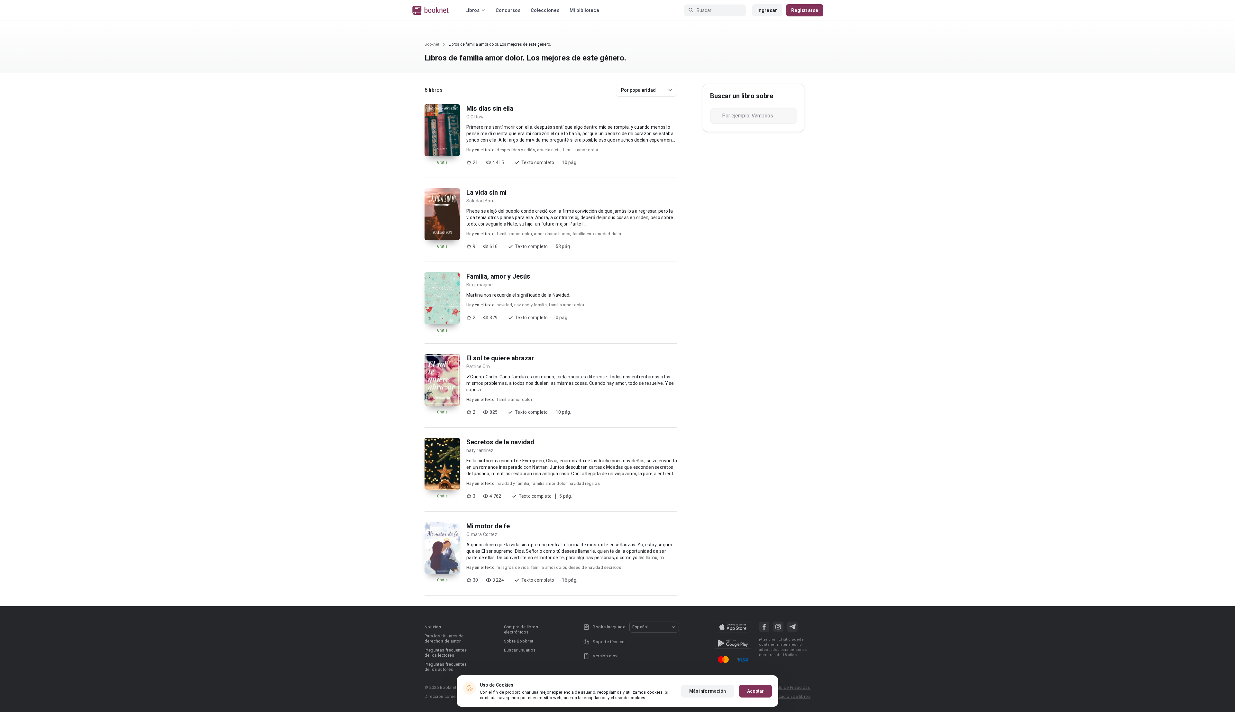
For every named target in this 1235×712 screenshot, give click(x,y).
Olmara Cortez (481, 534)
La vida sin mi (486, 192)
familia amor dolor (581, 149)
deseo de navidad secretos (594, 567)
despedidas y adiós (516, 149)
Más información (707, 691)
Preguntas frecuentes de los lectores (446, 653)
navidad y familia (530, 304)
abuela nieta (549, 149)
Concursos (508, 10)
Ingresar (767, 10)
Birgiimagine (479, 284)
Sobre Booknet (519, 641)
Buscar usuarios (520, 650)
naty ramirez (479, 450)
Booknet (432, 44)
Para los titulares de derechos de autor (444, 638)
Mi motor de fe (488, 526)
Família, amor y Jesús (498, 276)
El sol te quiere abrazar (500, 358)
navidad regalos (584, 483)
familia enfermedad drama (598, 233)
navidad (504, 304)
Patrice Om (478, 366)
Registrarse (804, 10)
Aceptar (755, 691)
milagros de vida (513, 567)
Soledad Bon (479, 200)
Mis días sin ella (489, 108)
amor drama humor (552, 233)
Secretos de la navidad (500, 442)
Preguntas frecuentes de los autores (446, 667)
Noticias (433, 626)
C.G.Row (475, 116)
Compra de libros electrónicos (521, 629)
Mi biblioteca (584, 10)
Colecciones (545, 10)
